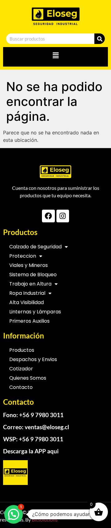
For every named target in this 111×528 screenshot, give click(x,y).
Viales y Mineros (28, 265)
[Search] (99, 38)
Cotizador (21, 368)
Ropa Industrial (27, 293)
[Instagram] (62, 216)
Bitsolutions (45, 519)
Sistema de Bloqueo (33, 274)
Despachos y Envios (33, 359)
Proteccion (22, 256)
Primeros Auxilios (29, 321)
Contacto (21, 387)
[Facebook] (48, 216)
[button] (55, 55)
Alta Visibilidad (26, 302)
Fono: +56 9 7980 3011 (33, 414)
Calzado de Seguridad (35, 246)
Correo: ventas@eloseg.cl (36, 426)
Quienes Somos (27, 378)
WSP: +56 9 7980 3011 (33, 439)
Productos (21, 350)
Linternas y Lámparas (35, 311)
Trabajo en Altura (30, 283)
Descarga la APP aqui (31, 451)
